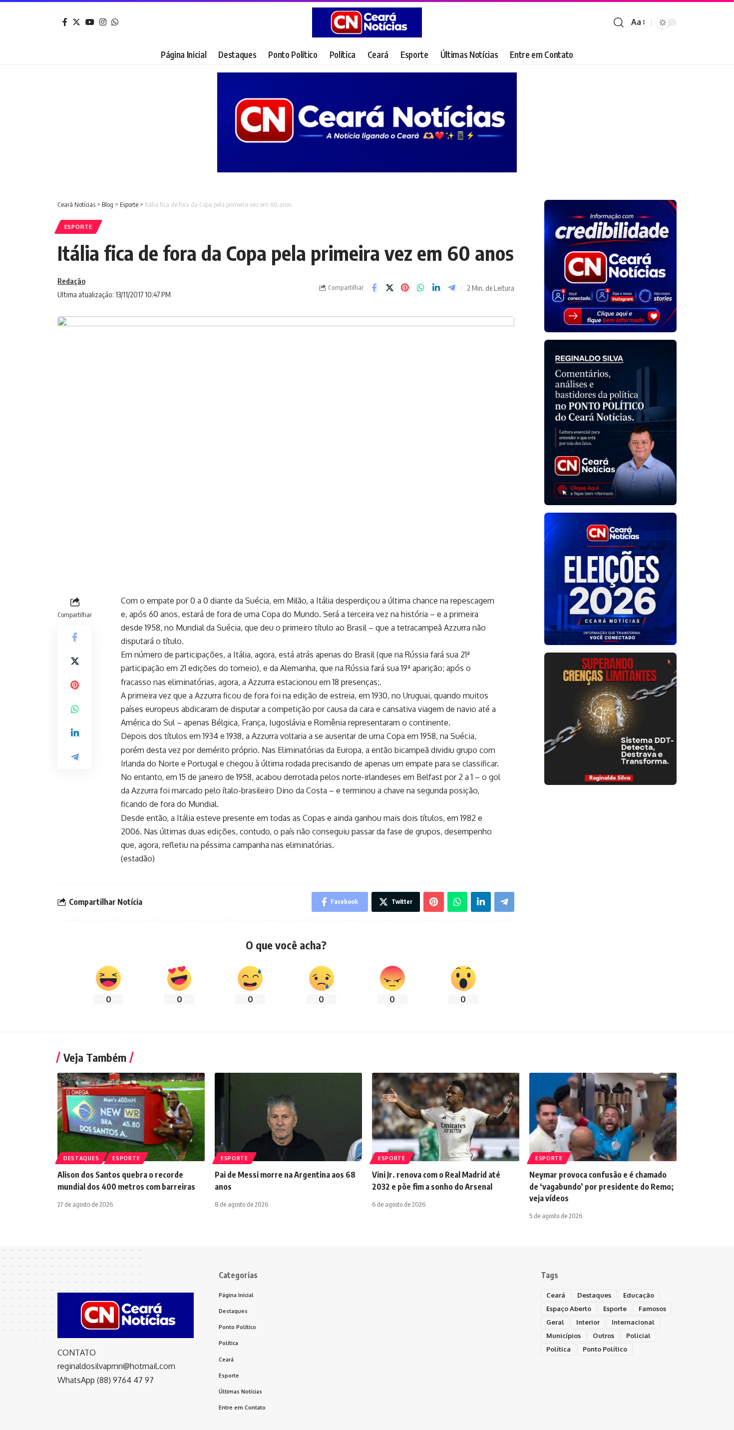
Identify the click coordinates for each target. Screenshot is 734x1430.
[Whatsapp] (115, 22)
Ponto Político (605, 1349)
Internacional (633, 1322)
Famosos (652, 1309)
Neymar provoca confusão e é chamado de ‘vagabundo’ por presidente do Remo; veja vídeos (601, 1186)
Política (558, 1349)
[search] (619, 22)
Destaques (81, 1158)
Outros (603, 1336)
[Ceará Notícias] (367, 22)
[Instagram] (103, 22)
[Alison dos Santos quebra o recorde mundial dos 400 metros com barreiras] (131, 1117)
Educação (638, 1295)
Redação (71, 280)
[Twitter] (76, 22)
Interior (588, 1322)
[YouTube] (90, 22)
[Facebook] (65, 22)
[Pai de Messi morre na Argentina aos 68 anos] (288, 1117)
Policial (638, 1336)
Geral (555, 1322)
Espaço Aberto (568, 1309)
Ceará (555, 1295)
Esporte (78, 226)
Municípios (563, 1336)
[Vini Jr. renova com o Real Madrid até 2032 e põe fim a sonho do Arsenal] (445, 1117)
